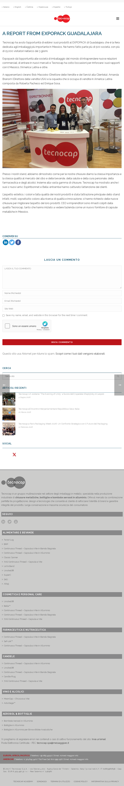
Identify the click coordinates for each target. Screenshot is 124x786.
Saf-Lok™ (8, 641)
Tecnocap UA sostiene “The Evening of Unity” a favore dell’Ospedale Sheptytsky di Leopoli (61, 394)
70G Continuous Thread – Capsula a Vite (23, 562)
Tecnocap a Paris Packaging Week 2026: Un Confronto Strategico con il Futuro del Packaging (63, 424)
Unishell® (9, 570)
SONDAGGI (42, 781)
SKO (6, 579)
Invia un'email (99, 739)
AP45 (6, 584)
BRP (6, 544)
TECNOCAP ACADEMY (23, 781)
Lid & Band (9, 566)
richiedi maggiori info (69, 755)
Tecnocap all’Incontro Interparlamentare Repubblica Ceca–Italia (49, 409)
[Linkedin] (5, 242)
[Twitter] (12, 242)
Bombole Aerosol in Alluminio (18, 721)
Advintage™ (9, 703)
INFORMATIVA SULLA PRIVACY (105, 781)
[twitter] (9, 522)
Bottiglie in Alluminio (14, 725)
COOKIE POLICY (81, 781)
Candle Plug (10, 676)
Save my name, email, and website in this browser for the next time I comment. (47, 315)
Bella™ (7, 606)
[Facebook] (18, 242)
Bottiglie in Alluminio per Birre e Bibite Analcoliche (28, 729)
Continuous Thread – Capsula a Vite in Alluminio (27, 553)
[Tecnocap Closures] (62, 18)
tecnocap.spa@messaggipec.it (53, 743)
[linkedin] (3, 522)
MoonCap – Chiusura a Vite (16, 698)
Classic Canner (11, 557)
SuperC (7, 575)
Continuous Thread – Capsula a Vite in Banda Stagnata (30, 548)
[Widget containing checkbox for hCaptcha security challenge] (26, 326)
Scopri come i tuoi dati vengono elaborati (80, 353)
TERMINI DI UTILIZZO (60, 781)
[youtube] (16, 522)
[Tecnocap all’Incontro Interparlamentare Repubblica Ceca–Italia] (8, 413)
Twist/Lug (9, 540)
